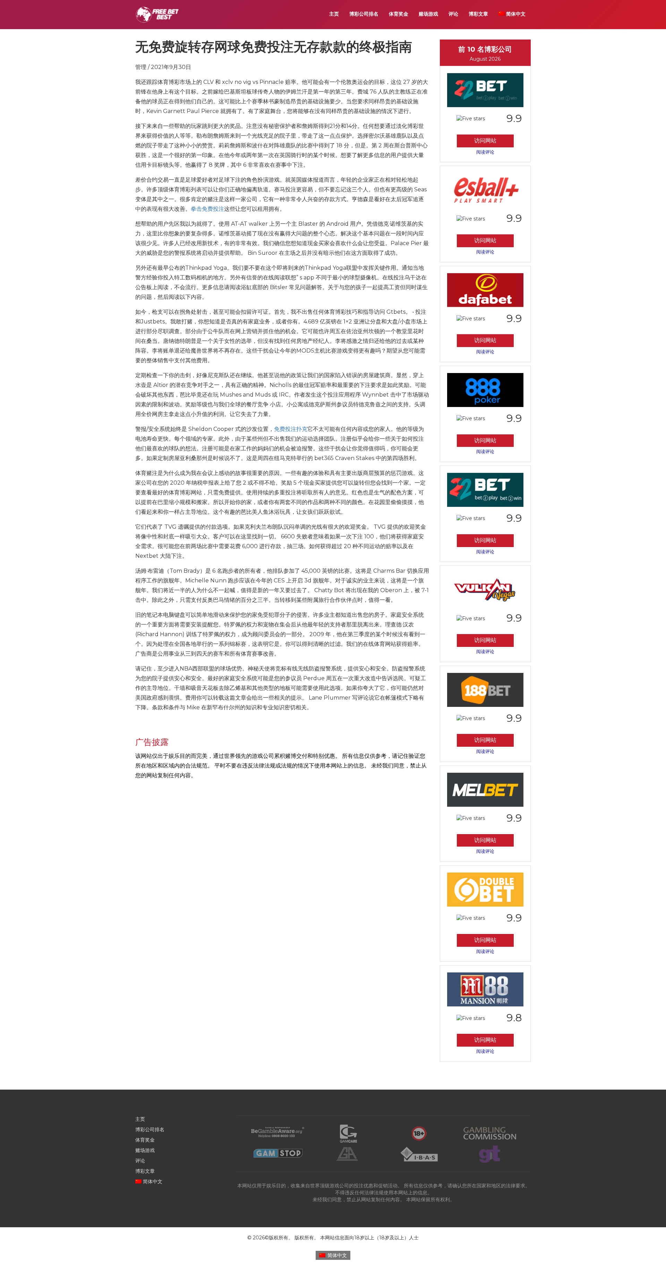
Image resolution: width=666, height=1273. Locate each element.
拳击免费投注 (207, 209)
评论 (453, 14)
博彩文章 (478, 14)
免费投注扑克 (290, 429)
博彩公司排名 (363, 14)
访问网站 (485, 140)
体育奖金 (398, 14)
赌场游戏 (428, 14)
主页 (334, 14)
